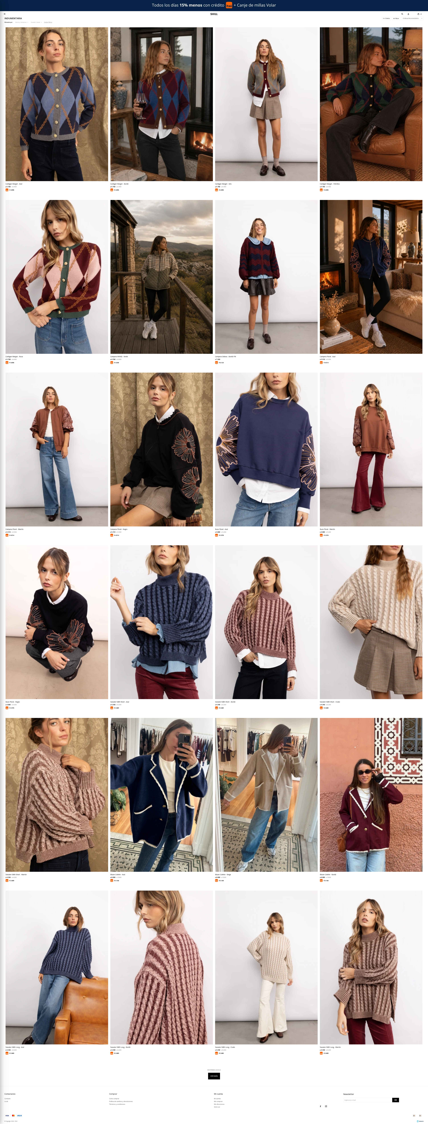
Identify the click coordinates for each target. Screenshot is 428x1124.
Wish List (217, 1107)
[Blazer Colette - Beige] (266, 795)
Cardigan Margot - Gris (223, 184)
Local (6, 1101)
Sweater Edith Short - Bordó (225, 702)
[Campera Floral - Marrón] (57, 449)
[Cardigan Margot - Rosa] (57, 277)
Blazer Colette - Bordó (328, 874)
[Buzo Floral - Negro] (57, 622)
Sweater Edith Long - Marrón (330, 1047)
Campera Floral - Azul (327, 356)
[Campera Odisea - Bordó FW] (266, 277)
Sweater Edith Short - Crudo (330, 702)
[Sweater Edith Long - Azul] (57, 967)
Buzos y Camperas (20, 22)
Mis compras (218, 1101)
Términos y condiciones (117, 1104)
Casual (35, 22)
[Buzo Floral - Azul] (266, 449)
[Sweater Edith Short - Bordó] (266, 622)
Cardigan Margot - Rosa (14, 356)
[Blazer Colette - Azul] (161, 795)
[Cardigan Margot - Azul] (57, 104)
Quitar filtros (48, 22)
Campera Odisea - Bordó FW (225, 356)
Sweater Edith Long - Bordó (120, 1047)
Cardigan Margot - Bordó (119, 184)
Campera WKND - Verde (119, 356)
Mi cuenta (217, 1099)
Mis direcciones (219, 1104)
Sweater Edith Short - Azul (119, 702)
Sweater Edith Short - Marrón (16, 874)
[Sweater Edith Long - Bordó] (161, 967)
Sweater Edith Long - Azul (15, 1047)
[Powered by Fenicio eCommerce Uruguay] (420, 1121)
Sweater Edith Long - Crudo (225, 1047)
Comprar (73, 178)
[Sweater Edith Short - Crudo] (371, 622)
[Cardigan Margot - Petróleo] (371, 104)
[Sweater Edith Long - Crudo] (266, 967)
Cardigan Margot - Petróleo (330, 184)
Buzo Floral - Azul (221, 529)
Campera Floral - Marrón (14, 529)
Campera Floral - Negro (118, 529)
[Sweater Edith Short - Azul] (161, 622)
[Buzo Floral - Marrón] (371, 449)
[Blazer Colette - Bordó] (371, 795)
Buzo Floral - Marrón (327, 529)
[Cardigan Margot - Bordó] (161, 104)
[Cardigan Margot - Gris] (266, 104)
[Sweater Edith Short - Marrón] (57, 795)
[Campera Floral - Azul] (371, 277)
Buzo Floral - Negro (13, 702)
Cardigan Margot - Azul (14, 184)
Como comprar (114, 1099)
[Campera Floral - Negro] (161, 449)
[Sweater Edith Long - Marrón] (371, 967)
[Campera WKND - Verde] (161, 277)
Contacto (7, 1099)
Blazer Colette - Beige (223, 874)
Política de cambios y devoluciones (121, 1101)
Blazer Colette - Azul (117, 874)
